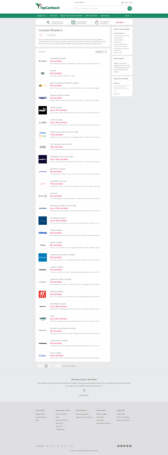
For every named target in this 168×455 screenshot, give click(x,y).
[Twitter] (121, 446)
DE (58, 446)
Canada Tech (117, 50)
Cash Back (116, 94)
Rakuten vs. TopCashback (84, 417)
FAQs (37, 420)
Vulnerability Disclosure (103, 423)
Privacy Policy (121, 414)
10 (55, 366)
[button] (79, 2)
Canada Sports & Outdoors (121, 48)
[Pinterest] (130, 446)
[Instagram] (127, 446)
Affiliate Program (101, 414)
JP (54, 446)
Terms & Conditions (123, 417)
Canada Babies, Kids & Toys (121, 36)
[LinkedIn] (124, 446)
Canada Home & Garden (120, 46)
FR (61, 446)
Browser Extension (62, 420)
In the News (100, 420)
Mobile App (105, 16)
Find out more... (84, 395)
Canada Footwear (119, 40)
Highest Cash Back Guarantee (71, 16)
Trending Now (60, 429)
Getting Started (40, 414)
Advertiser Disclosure (123, 420)
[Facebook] (118, 446)
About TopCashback (82, 414)
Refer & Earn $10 (91, 16)
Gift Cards (53, 16)
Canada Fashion (118, 38)
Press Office (100, 417)
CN (51, 446)
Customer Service (40, 417)
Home (41, 35)
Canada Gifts (117, 42)
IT (68, 446)
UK (47, 446)
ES (72, 446)
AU (65, 446)
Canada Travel (118, 52)
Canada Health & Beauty (120, 44)
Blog (57, 417)
